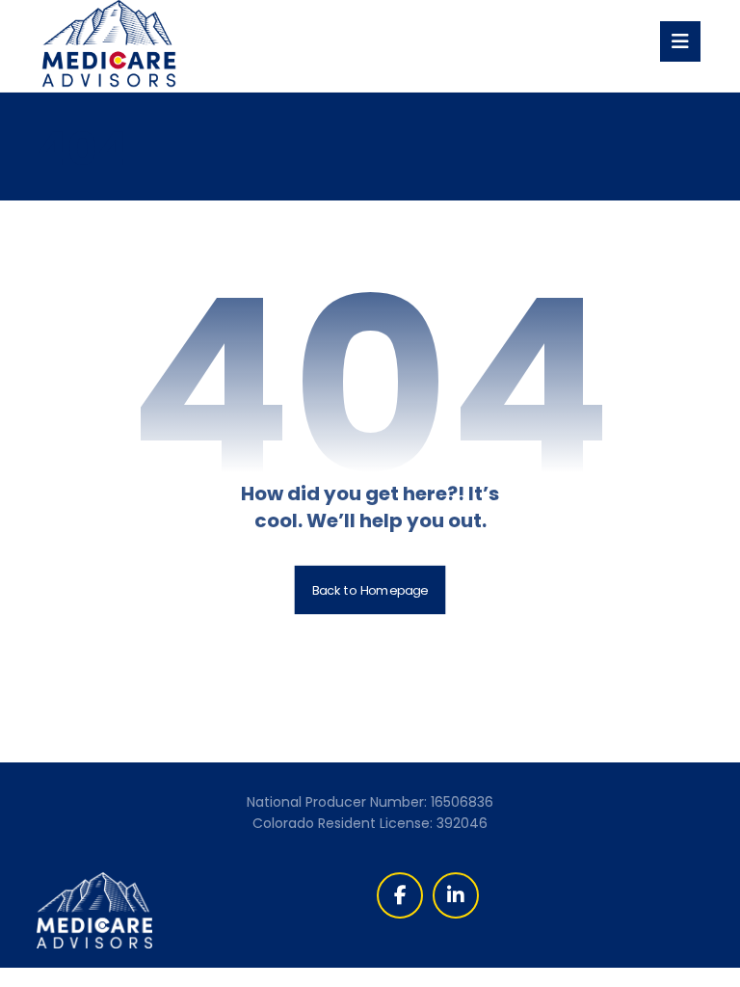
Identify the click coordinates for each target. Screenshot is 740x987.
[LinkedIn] (456, 895)
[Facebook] (400, 895)
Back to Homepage (370, 590)
